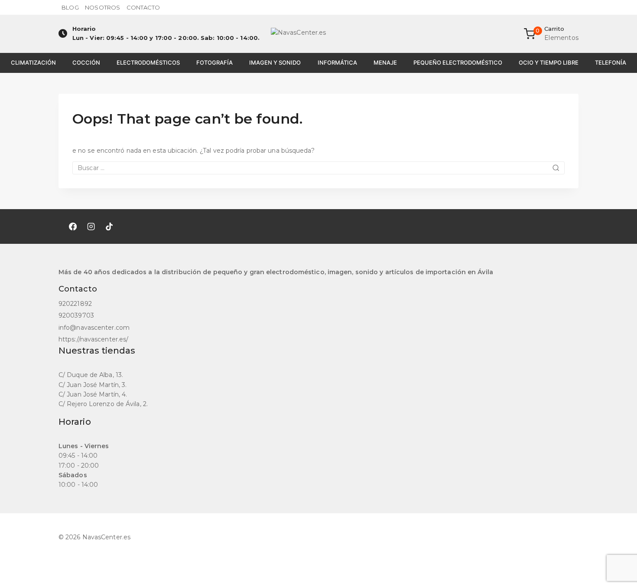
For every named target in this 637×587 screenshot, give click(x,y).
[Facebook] (73, 226)
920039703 (76, 315)
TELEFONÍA (610, 62)
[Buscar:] (318, 168)
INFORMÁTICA (337, 62)
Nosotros (102, 7)
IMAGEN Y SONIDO (275, 62)
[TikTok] (109, 226)
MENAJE (385, 62)
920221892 (75, 304)
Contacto (143, 7)
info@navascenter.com (94, 327)
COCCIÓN (86, 62)
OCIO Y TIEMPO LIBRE (548, 62)
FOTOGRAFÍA (214, 62)
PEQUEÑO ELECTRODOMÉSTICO (457, 62)
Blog (70, 7)
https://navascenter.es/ (93, 339)
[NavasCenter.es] (318, 34)
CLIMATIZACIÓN (33, 62)
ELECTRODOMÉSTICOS (148, 62)
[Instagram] (91, 226)
